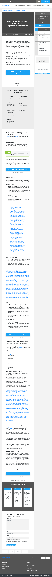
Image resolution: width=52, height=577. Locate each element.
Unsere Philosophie (5, 566)
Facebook (5, 551)
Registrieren (46, 1)
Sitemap (3, 568)
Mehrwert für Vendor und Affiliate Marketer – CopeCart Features (44, 39)
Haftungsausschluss (46, 575)
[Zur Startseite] (6, 558)
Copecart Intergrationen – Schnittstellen (43, 48)
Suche (48, 5)
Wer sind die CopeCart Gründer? (43, 51)
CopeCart (8, 136)
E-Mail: (7, 535)
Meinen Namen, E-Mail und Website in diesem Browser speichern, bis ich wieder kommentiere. (17, 542)
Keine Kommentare (28, 34)
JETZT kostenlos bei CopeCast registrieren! (18, 72)
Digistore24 (17, 136)
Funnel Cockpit (10, 364)
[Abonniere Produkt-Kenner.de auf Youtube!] (49, 558)
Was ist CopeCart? (42, 35)
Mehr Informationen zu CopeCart (18, 172)
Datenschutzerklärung (38, 575)
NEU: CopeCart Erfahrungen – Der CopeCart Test (44, 33)
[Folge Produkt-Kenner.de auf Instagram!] (44, 558)
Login (39, 1)
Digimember (10, 360)
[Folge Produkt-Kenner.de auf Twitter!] (47, 558)
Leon (6, 34)
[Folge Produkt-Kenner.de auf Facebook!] (42, 558)
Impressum (32, 575)
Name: (7, 531)
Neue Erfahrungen (27, 5)
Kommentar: (9, 518)
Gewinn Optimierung (42, 42)
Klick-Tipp (20, 347)
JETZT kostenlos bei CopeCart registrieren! (17, 169)
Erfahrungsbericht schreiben (38, 5)
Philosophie (12, 1)
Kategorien (21, 5)
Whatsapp (18, 551)
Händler (18, 1)
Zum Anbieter (42, 25)
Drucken (25, 551)
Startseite (17, 5)
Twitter (12, 551)
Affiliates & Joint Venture (43, 44)
